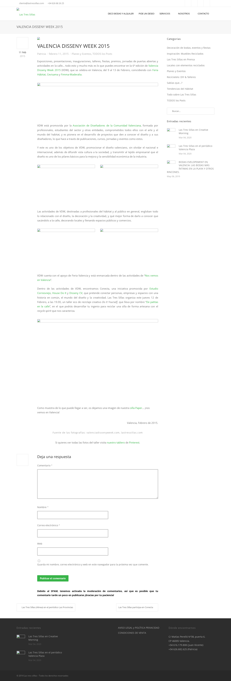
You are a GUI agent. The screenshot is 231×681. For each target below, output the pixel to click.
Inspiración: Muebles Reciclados (185, 53)
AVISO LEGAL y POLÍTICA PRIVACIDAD (138, 627)
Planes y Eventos (81, 53)
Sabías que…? (174, 82)
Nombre (43, 507)
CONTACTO (203, 13)
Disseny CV (75, 293)
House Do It (59, 293)
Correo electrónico (48, 525)
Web (39, 543)
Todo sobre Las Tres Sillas (181, 94)
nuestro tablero (116, 442)
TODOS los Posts (102, 53)
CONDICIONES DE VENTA (132, 632)
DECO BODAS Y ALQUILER (121, 13)
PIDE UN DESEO (146, 13)
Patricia (41, 53)
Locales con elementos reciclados (186, 65)
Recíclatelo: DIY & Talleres (181, 77)
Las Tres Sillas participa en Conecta (135, 607)
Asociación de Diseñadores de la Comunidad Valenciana (107, 125)
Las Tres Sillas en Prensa (181, 59)
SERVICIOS (164, 13)
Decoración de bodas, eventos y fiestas (189, 47)
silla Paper (136, 408)
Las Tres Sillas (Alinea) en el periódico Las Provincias (47, 607)
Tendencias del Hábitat (180, 88)
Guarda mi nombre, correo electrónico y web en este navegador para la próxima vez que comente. (93, 564)
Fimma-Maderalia (71, 74)
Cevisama (53, 74)
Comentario (44, 465)
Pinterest (134, 442)
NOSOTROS (184, 13)
